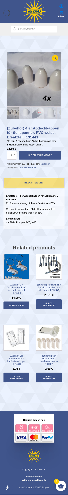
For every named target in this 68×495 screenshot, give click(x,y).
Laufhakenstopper (27, 167)
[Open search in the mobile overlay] (34, 29)
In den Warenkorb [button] (49, 304)
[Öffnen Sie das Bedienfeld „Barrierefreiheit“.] (7, 487)
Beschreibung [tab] (34, 183)
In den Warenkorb (40, 155)
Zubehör (45, 164)
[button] (55, 58)
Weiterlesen (16, 305)
